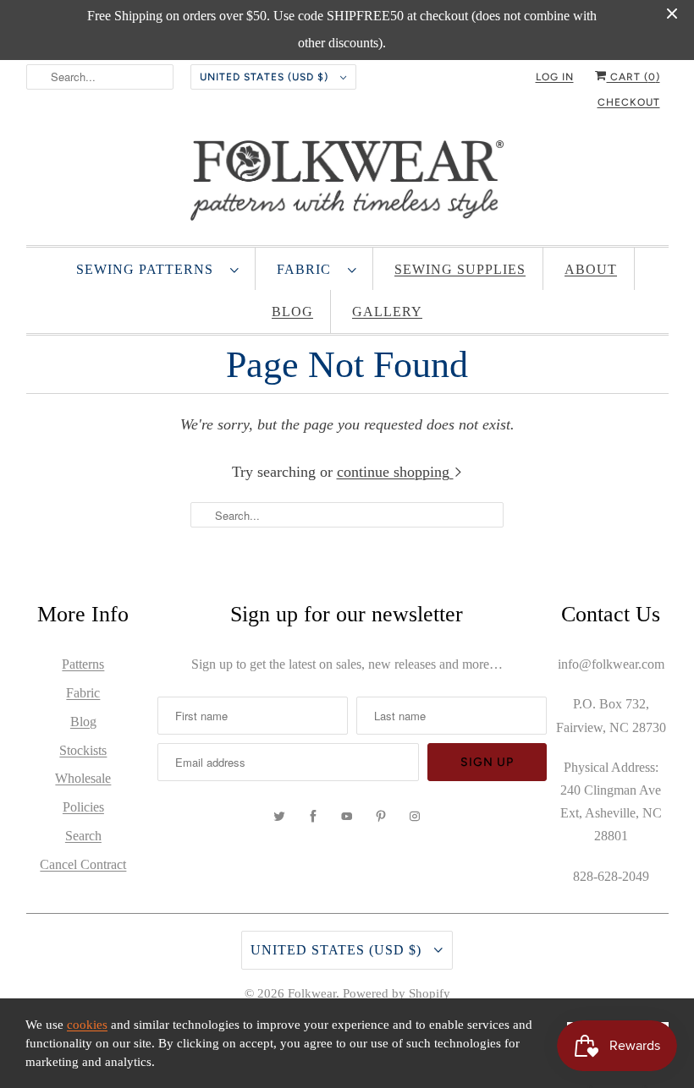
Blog (292, 311)
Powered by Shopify (396, 993)
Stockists (83, 750)
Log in (555, 77)
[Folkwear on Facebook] (313, 817)
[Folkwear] (347, 184)
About (591, 269)
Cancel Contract (83, 864)
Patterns (83, 664)
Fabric (308, 269)
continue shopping (395, 471)
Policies (83, 807)
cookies (87, 1024)
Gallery (387, 311)
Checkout (629, 102)
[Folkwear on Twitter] (279, 817)
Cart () (633, 77)
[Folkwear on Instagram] (415, 817)
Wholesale (83, 778)
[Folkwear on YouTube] (347, 817)
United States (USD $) (266, 77)
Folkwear (312, 993)
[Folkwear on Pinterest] (381, 817)
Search (83, 835)
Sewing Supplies (460, 269)
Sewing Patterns (149, 269)
